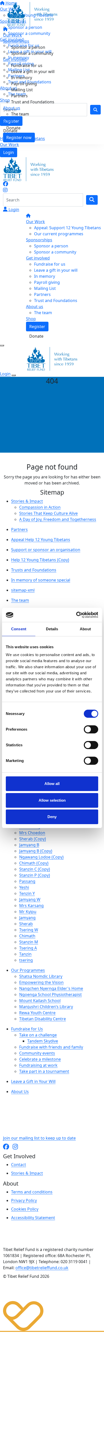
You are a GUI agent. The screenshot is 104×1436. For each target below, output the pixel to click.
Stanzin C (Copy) (34, 869)
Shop (8, 120)
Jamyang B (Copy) (35, 851)
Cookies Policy (24, 1209)
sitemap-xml (23, 590)
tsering (26, 960)
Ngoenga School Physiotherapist (50, 994)
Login (8, 152)
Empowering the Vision (41, 982)
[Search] (92, 200)
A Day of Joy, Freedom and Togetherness (57, 519)
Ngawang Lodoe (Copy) (41, 857)
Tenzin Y (27, 893)
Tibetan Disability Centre (42, 1019)
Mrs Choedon (32, 833)
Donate (13, 128)
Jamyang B (29, 845)
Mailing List (22, 89)
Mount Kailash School (40, 1000)
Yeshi (24, 887)
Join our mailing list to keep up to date (39, 1138)
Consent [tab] (18, 629)
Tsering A (28, 948)
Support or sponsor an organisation (45, 549)
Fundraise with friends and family (51, 1047)
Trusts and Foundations (33, 570)
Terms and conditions (32, 1192)
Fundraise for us (26, 65)
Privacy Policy (24, 1200)
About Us (20, 1091)
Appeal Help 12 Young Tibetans (40, 539)
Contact (18, 1164)
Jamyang (27, 917)
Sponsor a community (32, 53)
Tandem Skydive (42, 1041)
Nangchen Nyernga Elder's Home (51, 988)
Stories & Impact (27, 501)
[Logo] (32, 13)
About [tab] (85, 629)
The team (20, 114)
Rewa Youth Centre (37, 1012)
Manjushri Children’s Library (46, 1006)
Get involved (15, 59)
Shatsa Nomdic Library (40, 976)
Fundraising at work (38, 1065)
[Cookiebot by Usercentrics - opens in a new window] (76, 615)
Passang (27, 881)
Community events (37, 1053)
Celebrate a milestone (40, 1059)
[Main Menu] (2, 345)
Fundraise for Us (27, 1029)
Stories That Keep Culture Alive (48, 513)
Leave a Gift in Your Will (33, 1081)
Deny (52, 817)
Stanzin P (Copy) (34, 875)
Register (37, 326)
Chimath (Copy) (33, 863)
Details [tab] (52, 629)
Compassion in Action (40, 507)
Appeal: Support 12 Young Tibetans (67, 227)
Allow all (52, 783)
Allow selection (52, 800)
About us (11, 108)
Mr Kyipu (27, 911)
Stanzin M (28, 942)
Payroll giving (24, 83)
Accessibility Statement (33, 1217)
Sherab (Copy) (32, 839)
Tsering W (28, 930)
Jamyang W (29, 899)
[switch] (91, 729)
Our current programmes (58, 234)
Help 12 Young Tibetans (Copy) (40, 560)
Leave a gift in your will (33, 71)
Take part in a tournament (44, 1071)
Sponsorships (16, 41)
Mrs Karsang (31, 905)
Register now (19, 137)
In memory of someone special (40, 580)
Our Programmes (28, 970)
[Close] (14, 375)
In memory (21, 77)
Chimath (27, 936)
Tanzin (25, 954)
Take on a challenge (38, 1035)
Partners (19, 96)
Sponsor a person (28, 47)
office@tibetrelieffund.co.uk (41, 1267)
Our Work (9, 144)
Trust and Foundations (32, 102)
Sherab (26, 924)
